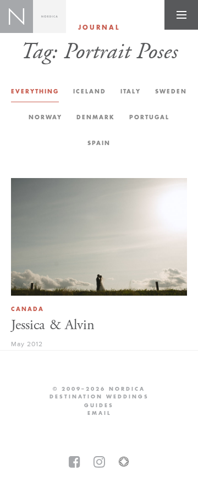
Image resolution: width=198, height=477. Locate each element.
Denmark (95, 117)
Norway (45, 117)
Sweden (171, 91)
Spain (99, 143)
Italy (130, 91)
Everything (35, 91)
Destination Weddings (99, 396)
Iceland (89, 91)
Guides (99, 405)
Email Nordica (99, 413)
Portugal (149, 117)
